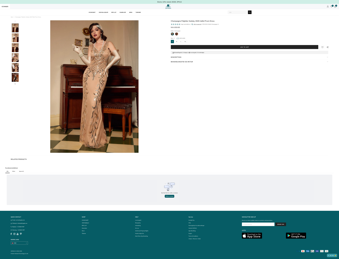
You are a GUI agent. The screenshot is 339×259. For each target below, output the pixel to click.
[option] (94, 86)
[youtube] (17, 234)
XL (185, 41)
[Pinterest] (21, 234)
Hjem (12, 17)
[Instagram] (14, 234)
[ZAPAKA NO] (168, 6)
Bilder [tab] (13, 171)
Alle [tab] (7, 171)
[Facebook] (11, 234)
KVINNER (5, 6)
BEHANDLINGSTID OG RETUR (182, 62)
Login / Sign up (327, 6)
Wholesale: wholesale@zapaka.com (19, 223)
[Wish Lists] (322, 47)
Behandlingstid (178, 52)
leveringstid (193, 52)
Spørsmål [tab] (21, 171)
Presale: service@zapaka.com (18, 220)
